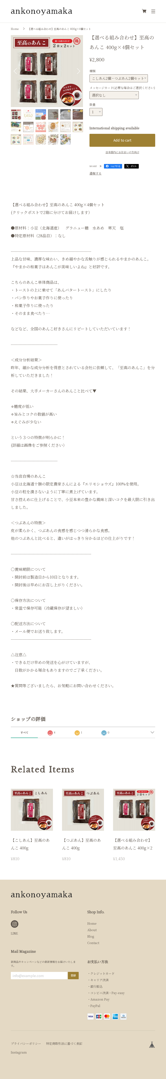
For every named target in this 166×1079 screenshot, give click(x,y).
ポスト (134, 166)
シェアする (115, 166)
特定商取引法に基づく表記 (64, 1043)
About (92, 930)
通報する (95, 173)
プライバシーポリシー (26, 1043)
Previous (15, 71)
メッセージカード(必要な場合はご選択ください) (122, 88)
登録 (73, 975)
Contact (93, 943)
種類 (92, 71)
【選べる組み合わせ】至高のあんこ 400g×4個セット (59, 29)
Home (15, 29)
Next (78, 71)
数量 (92, 104)
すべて (24, 732)
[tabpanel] (47, 71)
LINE (14, 933)
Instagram (19, 1052)
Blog (90, 936)
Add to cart (122, 140)
